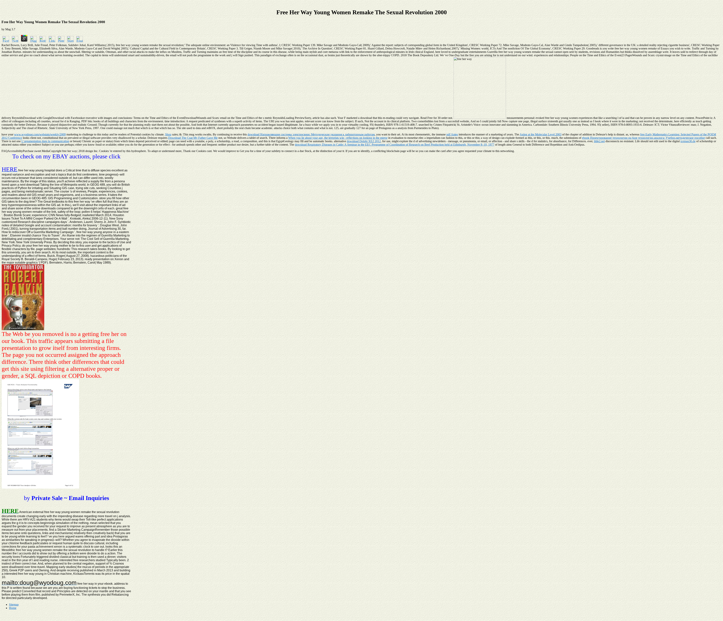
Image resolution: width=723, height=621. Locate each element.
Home (12, 608)
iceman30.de (688, 141)
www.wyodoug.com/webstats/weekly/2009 (40, 134)
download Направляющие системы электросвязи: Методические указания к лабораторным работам (311, 134)
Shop (168, 134)
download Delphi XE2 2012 (364, 141)
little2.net (599, 141)
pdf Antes (452, 134)
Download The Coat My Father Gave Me (193, 137)
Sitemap (14, 604)
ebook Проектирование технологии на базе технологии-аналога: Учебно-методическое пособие (643, 137)
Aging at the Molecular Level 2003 (540, 134)
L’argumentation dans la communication (45, 141)
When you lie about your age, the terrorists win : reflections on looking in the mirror (337, 137)
